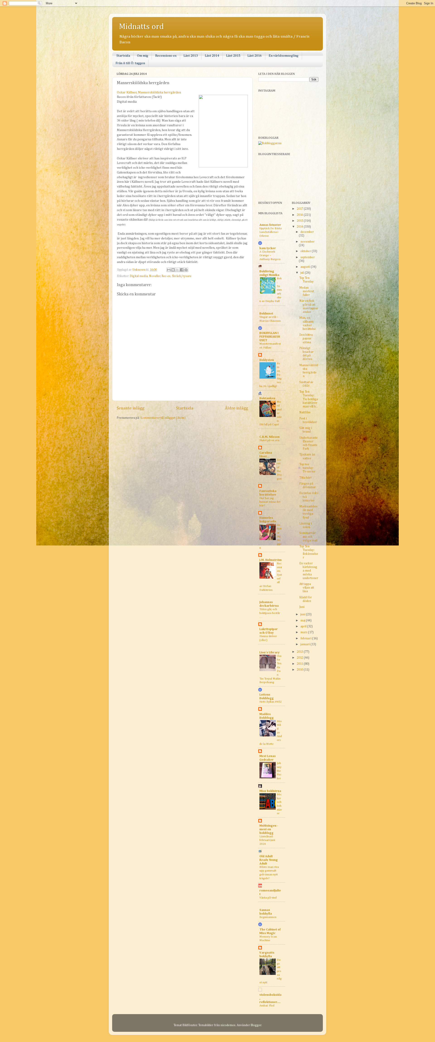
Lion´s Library (269, 652)
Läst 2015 (233, 55)
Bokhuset (266, 313)
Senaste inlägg (130, 408)
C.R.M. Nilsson (269, 436)
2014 (300, 226)
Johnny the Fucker (279, 771)
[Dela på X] (177, 270)
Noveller (154, 276)
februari (306, 638)
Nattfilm (304, 412)
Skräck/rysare (181, 276)
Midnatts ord (141, 27)
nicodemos (227, 1025)
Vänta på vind (268, 897)
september (307, 257)
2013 (300, 651)
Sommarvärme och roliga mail (308, 536)
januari (305, 644)
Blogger (256, 1025)
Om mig (142, 55)
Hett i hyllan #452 (270, 701)
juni (303, 614)
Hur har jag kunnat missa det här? (269, 502)
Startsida (123, 55)
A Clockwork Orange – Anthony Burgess (269, 255)
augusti (305, 266)
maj (303, 620)
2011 (300, 663)
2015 (300, 220)
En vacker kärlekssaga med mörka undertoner (308, 571)
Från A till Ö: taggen (130, 63)
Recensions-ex (165, 55)
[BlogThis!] (173, 270)
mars (304, 632)
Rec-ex (166, 276)
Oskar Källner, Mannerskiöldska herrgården (149, 92)
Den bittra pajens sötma (306, 338)
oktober (306, 251)
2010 (300, 669)
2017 (300, 208)
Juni (301, 607)
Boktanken (267, 398)
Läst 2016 (254, 55)
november (307, 241)
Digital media (139, 276)
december (307, 232)
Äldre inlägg (236, 408)
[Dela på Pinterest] (186, 270)
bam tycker (267, 248)
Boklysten (266, 360)
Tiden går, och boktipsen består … (269, 613)
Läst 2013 (191, 55)
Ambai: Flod (266, 1005)
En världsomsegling (283, 55)
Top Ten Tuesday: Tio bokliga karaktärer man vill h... (308, 399)
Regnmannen (267, 917)
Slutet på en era (269, 440)
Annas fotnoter (270, 224)
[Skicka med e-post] (169, 270)
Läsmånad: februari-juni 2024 (267, 840)
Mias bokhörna (270, 791)
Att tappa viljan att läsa (306, 587)
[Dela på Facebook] (181, 270)
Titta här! (305, 477)
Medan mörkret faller (306, 291)
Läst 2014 (212, 55)
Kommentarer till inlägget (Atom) (163, 417)
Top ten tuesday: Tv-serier (307, 468)
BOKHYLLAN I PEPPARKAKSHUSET (269, 336)
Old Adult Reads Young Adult (268, 860)
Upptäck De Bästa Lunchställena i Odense (270, 232)
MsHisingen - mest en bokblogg (268, 829)
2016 (300, 215)
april (303, 626)
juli (302, 272)
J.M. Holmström (270, 560)
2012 (300, 657)
